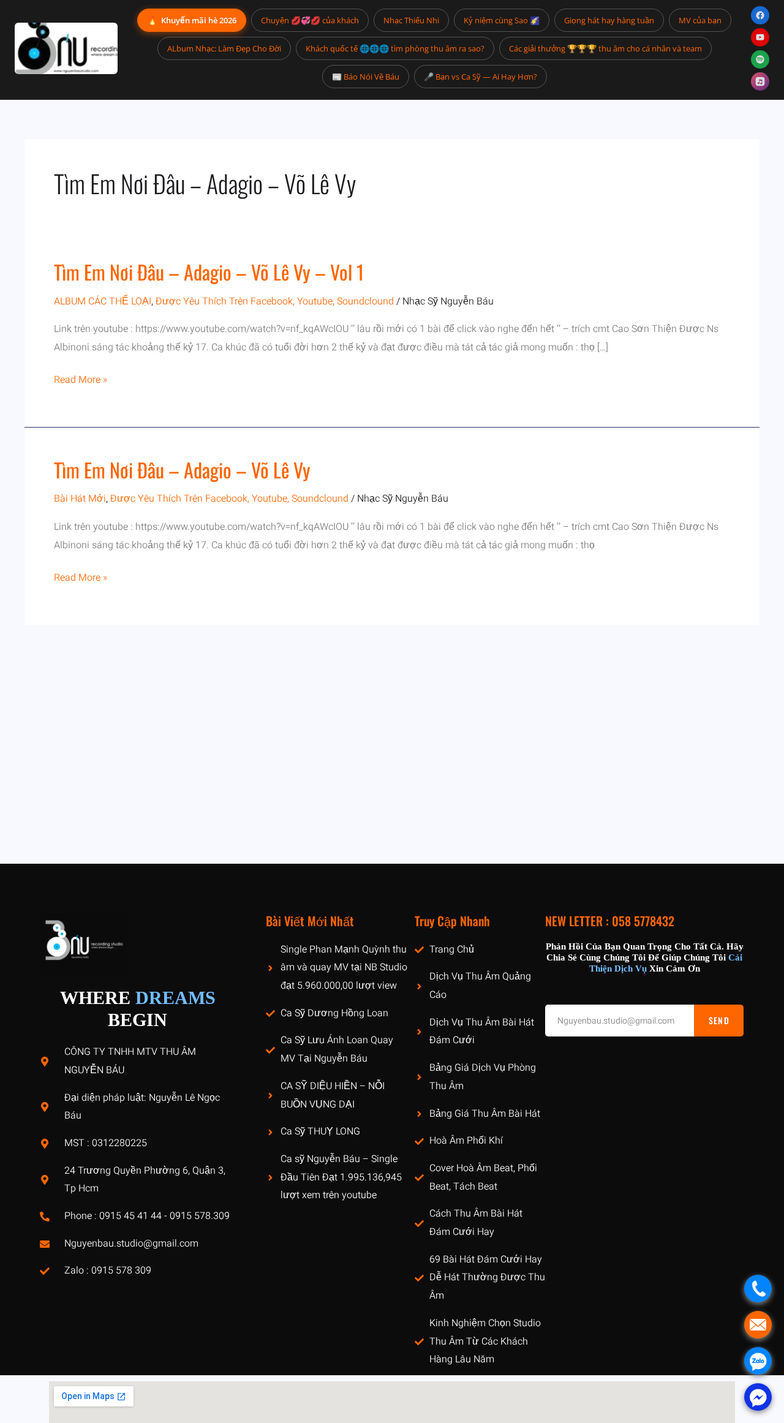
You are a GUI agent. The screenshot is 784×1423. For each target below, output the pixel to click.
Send (719, 1020)
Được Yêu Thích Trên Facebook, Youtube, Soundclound (275, 301)
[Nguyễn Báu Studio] (66, 48)
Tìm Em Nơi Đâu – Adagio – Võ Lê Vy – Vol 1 (209, 271)
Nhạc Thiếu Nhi (411, 20)
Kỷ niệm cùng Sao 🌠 (502, 20)
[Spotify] (760, 59)
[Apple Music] (760, 81)
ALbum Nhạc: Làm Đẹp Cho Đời (224, 48)
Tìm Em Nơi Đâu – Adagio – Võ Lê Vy (182, 469)
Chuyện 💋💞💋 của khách (310, 20)
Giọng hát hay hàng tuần (609, 20)
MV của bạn (700, 20)
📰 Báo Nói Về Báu (365, 76)
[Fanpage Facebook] (760, 15)
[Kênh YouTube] (760, 37)
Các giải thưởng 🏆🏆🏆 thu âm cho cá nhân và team (605, 48)
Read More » (80, 380)
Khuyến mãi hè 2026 (191, 20)
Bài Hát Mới (80, 498)
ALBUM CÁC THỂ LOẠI (102, 301)
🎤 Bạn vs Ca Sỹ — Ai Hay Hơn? (480, 76)
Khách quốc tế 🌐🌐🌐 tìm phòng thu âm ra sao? (395, 48)
